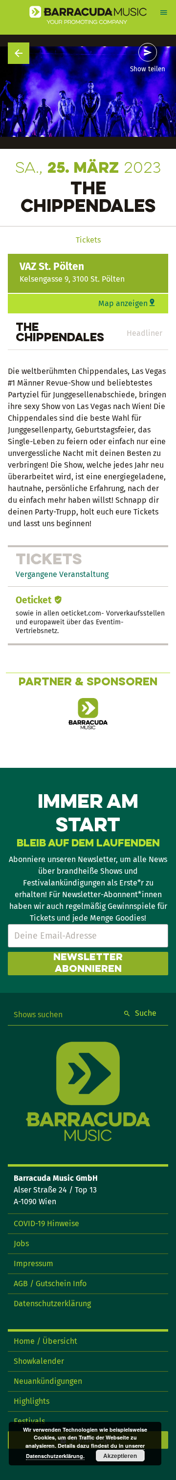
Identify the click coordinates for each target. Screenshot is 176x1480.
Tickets (88, 240)
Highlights (31, 1401)
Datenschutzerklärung (52, 1303)
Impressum (33, 1263)
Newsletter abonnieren (88, 963)
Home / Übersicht (45, 1341)
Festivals (29, 1421)
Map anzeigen (123, 303)
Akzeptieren (120, 1455)
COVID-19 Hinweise (46, 1223)
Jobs (21, 1243)
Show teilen (147, 69)
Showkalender (39, 1361)
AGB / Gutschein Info (50, 1283)
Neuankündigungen (48, 1381)
